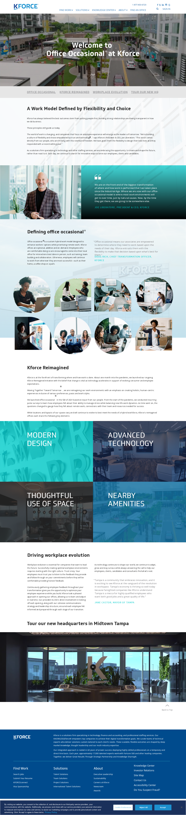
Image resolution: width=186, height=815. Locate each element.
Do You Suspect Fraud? (147, 789)
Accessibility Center (145, 785)
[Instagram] (166, 4)
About (122, 10)
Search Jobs (18, 774)
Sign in (166, 8)
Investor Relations (144, 770)
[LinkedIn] (162, 4)
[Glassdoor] (169, 4)
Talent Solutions (61, 774)
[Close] (182, 807)
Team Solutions (60, 778)
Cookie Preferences (123, 807)
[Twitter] (160, 4)
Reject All (144, 807)
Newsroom (98, 786)
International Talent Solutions (67, 786)
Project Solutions (61, 782)
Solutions (82, 10)
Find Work (65, 10)
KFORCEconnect (20, 782)
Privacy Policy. (51, 812)
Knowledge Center (103, 10)
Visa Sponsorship (21, 786)
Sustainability (100, 778)
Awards (97, 790)
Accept (163, 807)
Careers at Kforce (101, 782)
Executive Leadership (103, 774)
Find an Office (138, 10)
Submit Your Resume (22, 778)
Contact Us (140, 780)
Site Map (139, 775)
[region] (93, 807)
